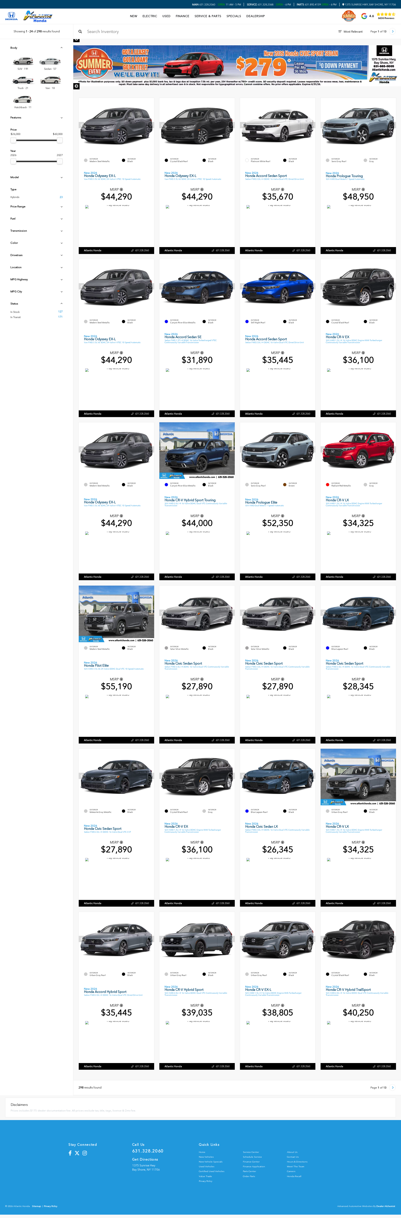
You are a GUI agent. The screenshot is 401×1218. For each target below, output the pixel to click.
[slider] (13, 140)
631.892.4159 (309, 4)
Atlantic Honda (92, 250)
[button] (151, 125)
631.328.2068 (260, 4)
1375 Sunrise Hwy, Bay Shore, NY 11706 (370, 4)
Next (76, 86)
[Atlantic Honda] (38, 16)
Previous (76, 39)
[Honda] (11, 16)
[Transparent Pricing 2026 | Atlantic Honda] (237, 65)
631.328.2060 (203, 4)
